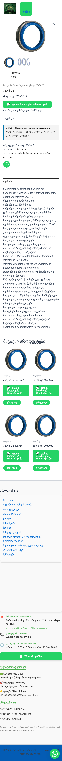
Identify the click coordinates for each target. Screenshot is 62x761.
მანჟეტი (7, 527)
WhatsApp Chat (33, 656)
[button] (53, 23)
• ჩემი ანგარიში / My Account (15, 713)
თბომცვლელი (11, 509)
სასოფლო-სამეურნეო (20, 153)
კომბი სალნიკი (12, 514)
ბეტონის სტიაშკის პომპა (17, 504)
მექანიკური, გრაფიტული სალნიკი (23, 545)
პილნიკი (19, 85)
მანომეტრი (9, 523)
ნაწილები (9, 554)
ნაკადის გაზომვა (13, 550)
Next (13, 76)
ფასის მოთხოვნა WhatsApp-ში (27, 104)
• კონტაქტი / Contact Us (13, 708)
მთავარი (7, 85)
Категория (8, 500)
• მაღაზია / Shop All (10, 718)
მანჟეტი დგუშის (12, 532)
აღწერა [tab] (8, 181)
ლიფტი (7, 518)
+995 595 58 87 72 (18, 637)
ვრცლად (12, 402)
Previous (15, 72)
